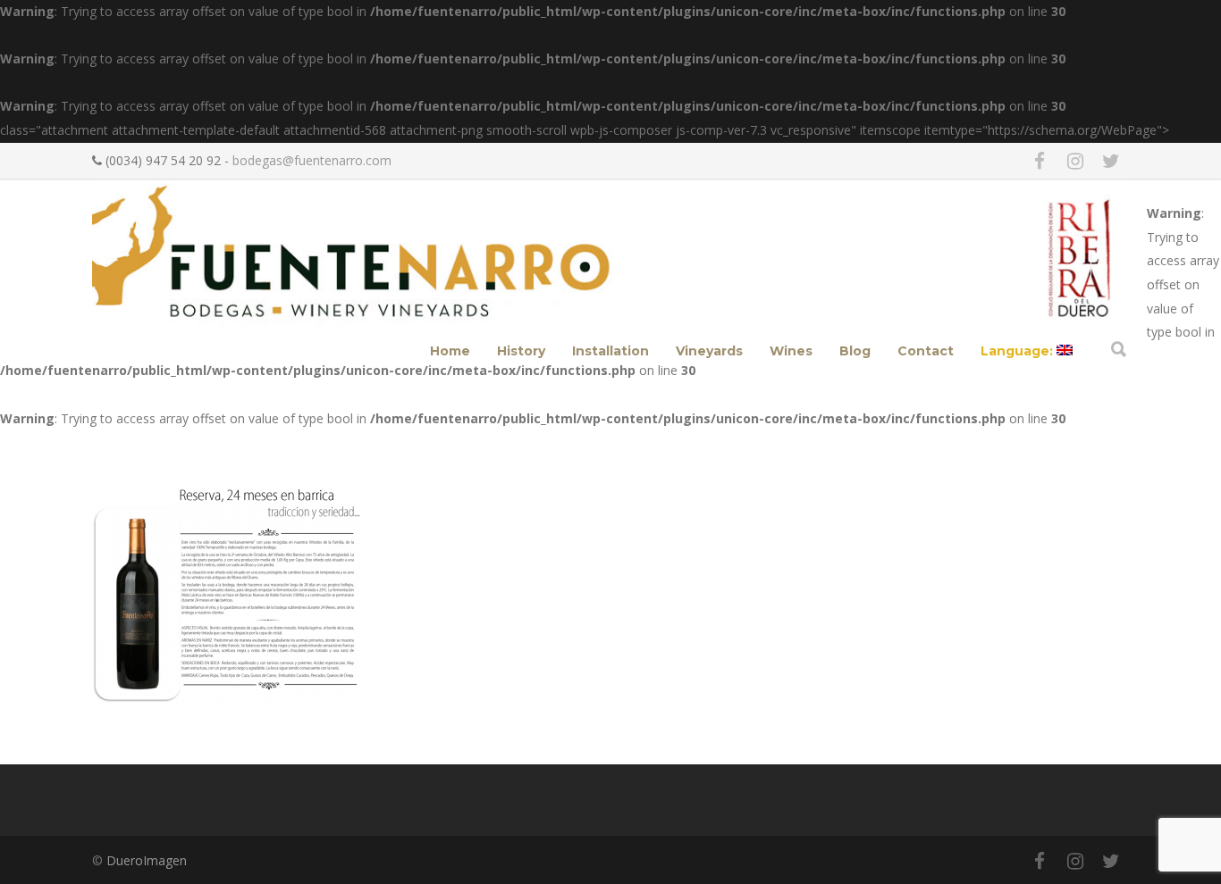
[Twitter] (1111, 161)
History (521, 351)
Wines (791, 351)
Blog (855, 351)
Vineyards (709, 351)
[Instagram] (1075, 161)
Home (450, 351)
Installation (610, 351)
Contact (925, 351)
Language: (1019, 351)
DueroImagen (146, 860)
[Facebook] (1039, 161)
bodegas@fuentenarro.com (312, 160)
